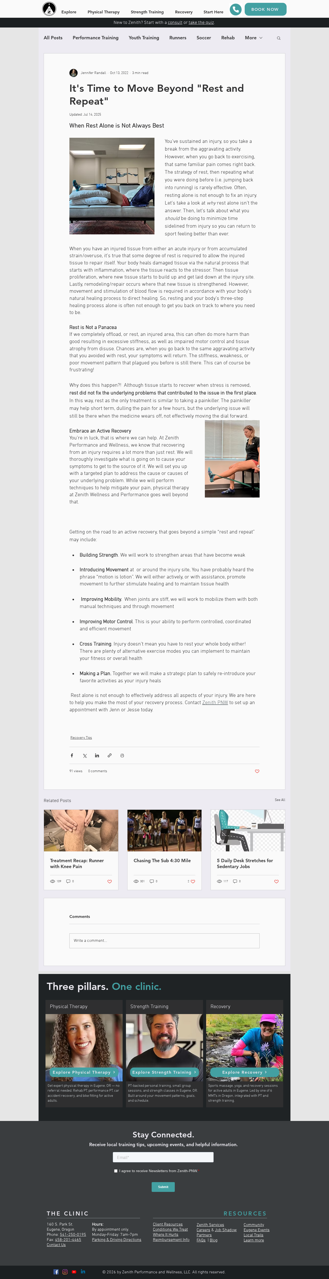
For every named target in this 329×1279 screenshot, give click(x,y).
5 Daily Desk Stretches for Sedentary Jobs (245, 863)
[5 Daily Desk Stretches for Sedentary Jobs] (248, 830)
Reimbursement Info (171, 1240)
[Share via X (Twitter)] (84, 755)
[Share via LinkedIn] (97, 755)
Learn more (254, 1240)
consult (175, 22)
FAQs (201, 1240)
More (251, 38)
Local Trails (253, 1235)
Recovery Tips (81, 738)
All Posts (53, 38)
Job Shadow (226, 1230)
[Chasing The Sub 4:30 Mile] (164, 830)
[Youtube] (74, 1271)
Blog (213, 1240)
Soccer (204, 38)
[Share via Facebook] (71, 755)
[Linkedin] (83, 1271)
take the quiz (201, 22)
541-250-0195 (73, 1234)
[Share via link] (109, 755)
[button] (278, 38)
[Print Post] (122, 755)
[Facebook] (56, 1271)
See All (280, 800)
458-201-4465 (68, 1240)
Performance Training (95, 38)
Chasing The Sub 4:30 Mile (162, 860)
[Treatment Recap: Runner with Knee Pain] (81, 830)
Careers (203, 1230)
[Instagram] (65, 1271)
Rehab (228, 38)
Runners (177, 38)
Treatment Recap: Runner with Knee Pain (77, 863)
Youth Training (144, 38)
